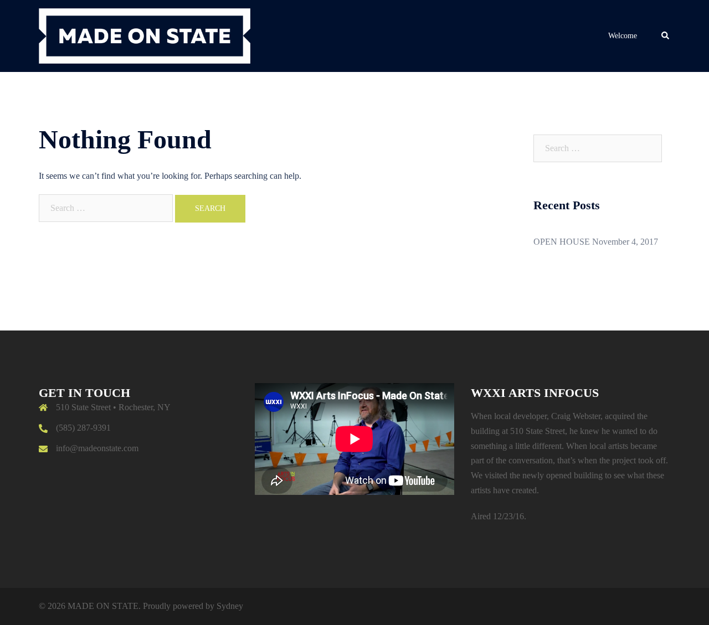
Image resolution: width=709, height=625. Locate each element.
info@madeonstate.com (97, 448)
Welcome (622, 36)
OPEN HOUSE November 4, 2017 (595, 241)
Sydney (230, 606)
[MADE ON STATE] (144, 35)
